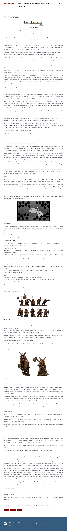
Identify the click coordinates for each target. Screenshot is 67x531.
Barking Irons (13, 509)
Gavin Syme (6, 509)
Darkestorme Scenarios (28, 505)
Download (52, 523)
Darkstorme (19, 509)
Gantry (36, 523)
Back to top (60, 523)
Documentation (43, 523)
